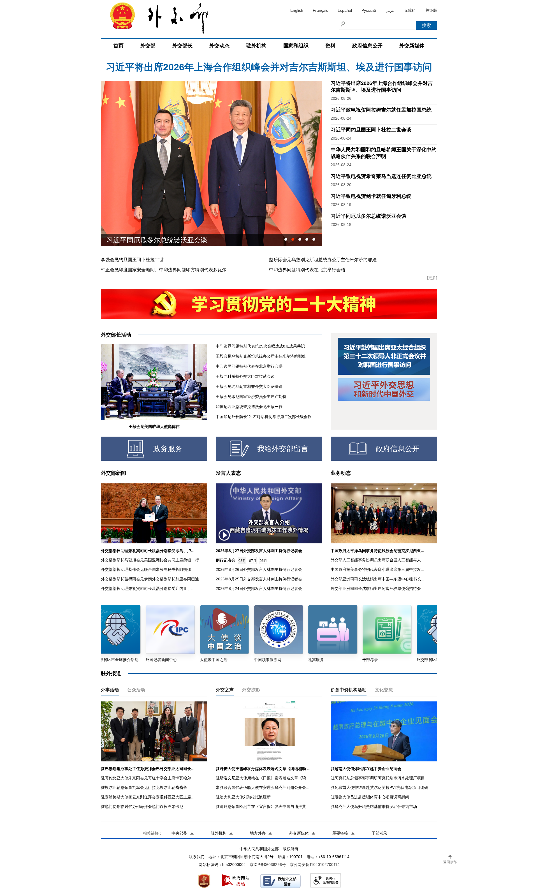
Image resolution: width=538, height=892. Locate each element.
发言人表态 (228, 473)
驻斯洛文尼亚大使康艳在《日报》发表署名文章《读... (262, 778)
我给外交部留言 (282, 448)
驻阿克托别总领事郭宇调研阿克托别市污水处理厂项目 (378, 778)
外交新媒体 (412, 45)
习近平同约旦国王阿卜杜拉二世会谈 (371, 130)
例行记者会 (225, 560)
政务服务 (167, 448)
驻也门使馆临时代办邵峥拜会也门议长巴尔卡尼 (142, 806)
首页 (118, 45)
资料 (330, 45)
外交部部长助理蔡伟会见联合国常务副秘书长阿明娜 (146, 569)
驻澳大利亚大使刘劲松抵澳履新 (243, 797)
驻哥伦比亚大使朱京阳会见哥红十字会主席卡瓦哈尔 (146, 778)
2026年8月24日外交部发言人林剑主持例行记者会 (259, 588)
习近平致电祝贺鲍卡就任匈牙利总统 (371, 196)
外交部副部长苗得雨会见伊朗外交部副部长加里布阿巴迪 (150, 579)
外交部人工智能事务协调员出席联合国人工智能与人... (377, 560)
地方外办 (258, 833)
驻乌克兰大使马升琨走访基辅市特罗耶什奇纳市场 (374, 806)
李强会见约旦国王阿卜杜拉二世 (132, 259)
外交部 (148, 45)
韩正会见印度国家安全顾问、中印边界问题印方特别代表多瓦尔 (163, 269)
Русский (368, 10)
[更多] (432, 277)
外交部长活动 (116, 335)
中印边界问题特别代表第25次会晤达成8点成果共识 (260, 346)
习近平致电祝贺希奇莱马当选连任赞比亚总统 (381, 176)
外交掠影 (251, 689)
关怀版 (431, 10)
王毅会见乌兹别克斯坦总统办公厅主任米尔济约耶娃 (261, 356)
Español (345, 10)
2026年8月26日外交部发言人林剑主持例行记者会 (259, 569)
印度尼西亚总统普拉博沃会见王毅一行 (249, 406)
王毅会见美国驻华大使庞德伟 (154, 426)
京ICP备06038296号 (268, 864)
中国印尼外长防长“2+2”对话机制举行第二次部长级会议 (264, 416)
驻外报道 (111, 673)
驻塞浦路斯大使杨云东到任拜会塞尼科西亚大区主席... (147, 797)
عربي (390, 10)
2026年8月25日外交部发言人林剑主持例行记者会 (259, 579)
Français (320, 10)
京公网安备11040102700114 (315, 864)
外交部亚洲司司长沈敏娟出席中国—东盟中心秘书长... (377, 579)
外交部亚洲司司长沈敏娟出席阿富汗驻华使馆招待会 (376, 588)
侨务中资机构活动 (349, 689)
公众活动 (136, 689)
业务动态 (341, 473)
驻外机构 (256, 45)
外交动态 (219, 45)
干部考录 (379, 833)
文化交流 (384, 689)
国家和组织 (296, 45)
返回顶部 (450, 862)
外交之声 (225, 689)
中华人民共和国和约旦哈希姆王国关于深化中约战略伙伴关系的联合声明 (269, 66)
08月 (242, 561)
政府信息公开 (367, 45)
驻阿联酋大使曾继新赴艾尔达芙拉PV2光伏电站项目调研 (379, 787)
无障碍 (410, 10)
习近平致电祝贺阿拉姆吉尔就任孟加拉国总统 (381, 110)
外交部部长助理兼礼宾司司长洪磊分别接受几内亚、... (147, 588)
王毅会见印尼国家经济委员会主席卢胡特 (251, 396)
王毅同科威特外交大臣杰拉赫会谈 (245, 376)
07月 (252, 561)
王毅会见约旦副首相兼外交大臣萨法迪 (249, 386)
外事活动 (110, 689)
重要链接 (340, 833)
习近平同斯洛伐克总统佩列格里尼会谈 (163, 240)
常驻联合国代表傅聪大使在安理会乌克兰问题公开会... (262, 787)
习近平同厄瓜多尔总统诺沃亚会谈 (368, 216)
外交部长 (182, 45)
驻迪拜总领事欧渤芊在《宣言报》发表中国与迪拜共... (262, 806)
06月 (263, 561)
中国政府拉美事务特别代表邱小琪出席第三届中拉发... (377, 569)
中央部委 (179, 833)
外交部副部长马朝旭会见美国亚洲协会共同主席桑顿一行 (150, 560)
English (296, 10)
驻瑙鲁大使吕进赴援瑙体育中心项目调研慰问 (370, 797)
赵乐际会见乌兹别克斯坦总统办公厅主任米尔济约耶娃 (323, 259)
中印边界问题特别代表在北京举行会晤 (307, 269)
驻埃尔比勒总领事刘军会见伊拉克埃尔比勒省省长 (144, 787)
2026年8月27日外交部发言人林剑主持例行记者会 (259, 550)
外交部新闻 (113, 473)
